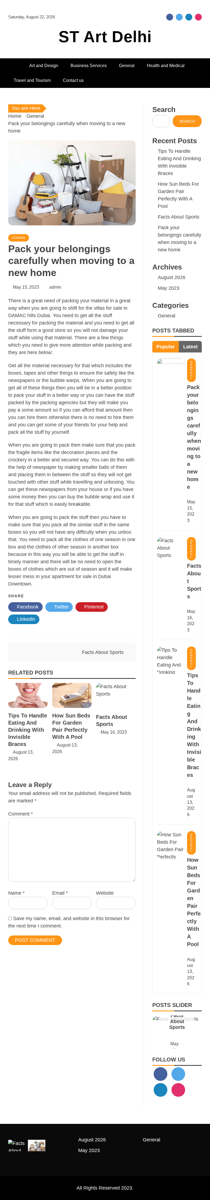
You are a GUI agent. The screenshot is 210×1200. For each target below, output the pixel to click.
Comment (20, 814)
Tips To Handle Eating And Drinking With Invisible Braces (27, 730)
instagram (198, 17)
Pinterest (93, 607)
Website (105, 893)
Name (16, 893)
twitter (179, 17)
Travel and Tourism (32, 80)
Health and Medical (166, 65)
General (127, 65)
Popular (165, 346)
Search (164, 109)
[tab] (165, 346)
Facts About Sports (103, 652)
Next (190, 1031)
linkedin (188, 17)
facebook (169, 17)
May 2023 (168, 288)
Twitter (61, 607)
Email (60, 893)
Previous (163, 1031)
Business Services (89, 65)
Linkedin (25, 619)
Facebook (27, 607)
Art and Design (43, 65)
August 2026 (171, 277)
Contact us (73, 80)
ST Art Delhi (105, 36)
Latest (190, 346)
